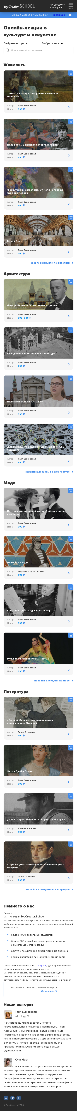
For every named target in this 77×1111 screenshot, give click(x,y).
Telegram (57, 7)
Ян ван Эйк (58, 14)
